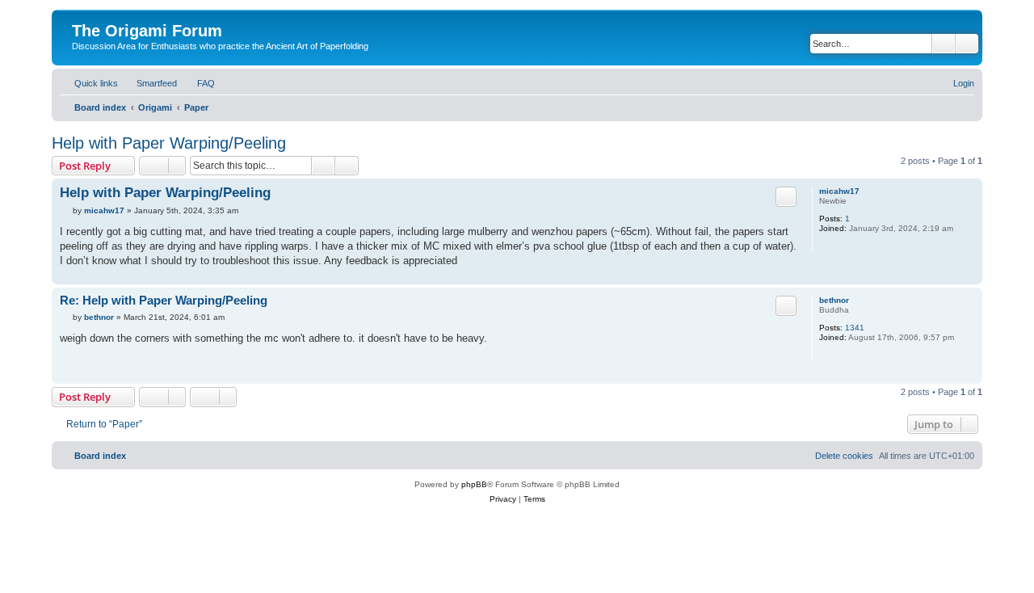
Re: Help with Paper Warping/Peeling (163, 300)
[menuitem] (149, 83)
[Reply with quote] (786, 196)
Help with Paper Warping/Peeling (169, 143)
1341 (854, 327)
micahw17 (839, 191)
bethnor (834, 300)
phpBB (474, 484)
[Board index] (81, 14)
